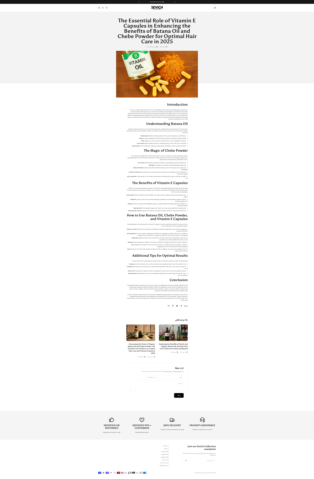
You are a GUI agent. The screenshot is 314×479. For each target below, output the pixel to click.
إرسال (178, 395)
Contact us (166, 446)
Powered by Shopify (207, 472)
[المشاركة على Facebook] (181, 306)
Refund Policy (165, 454)
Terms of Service (177, 371)
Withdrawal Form (164, 465)
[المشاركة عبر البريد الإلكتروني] (168, 306)
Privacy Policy (168, 371)
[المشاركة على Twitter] (177, 306)
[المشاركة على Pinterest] (172, 306)
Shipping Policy (165, 457)
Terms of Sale (165, 460)
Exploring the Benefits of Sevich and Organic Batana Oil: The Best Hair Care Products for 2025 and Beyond (173, 346)
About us (166, 448)
